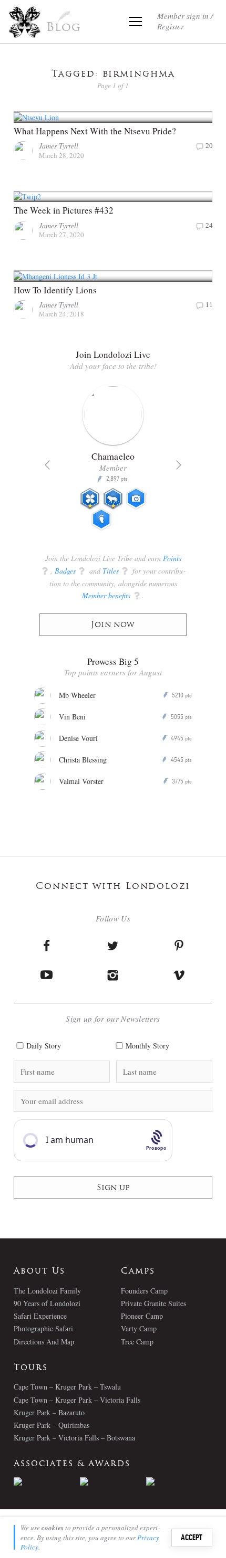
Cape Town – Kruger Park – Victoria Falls (77, 1400)
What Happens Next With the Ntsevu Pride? (95, 131)
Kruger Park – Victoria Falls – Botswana (74, 1438)
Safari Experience (40, 1316)
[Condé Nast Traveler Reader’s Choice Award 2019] (47, 1481)
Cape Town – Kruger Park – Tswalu (67, 1387)
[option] (113, 461)
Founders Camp (144, 1291)
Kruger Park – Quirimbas (51, 1425)
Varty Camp (139, 1328)
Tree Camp (137, 1342)
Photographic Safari (43, 1328)
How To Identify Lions (55, 290)
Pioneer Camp (142, 1316)
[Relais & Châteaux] (179, 1481)
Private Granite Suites (153, 1303)
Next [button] (179, 465)
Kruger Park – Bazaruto (49, 1412)
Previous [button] (47, 465)
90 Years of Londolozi (47, 1303)
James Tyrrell (58, 146)
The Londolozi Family (47, 1291)
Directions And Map (44, 1342)
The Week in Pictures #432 (64, 210)
